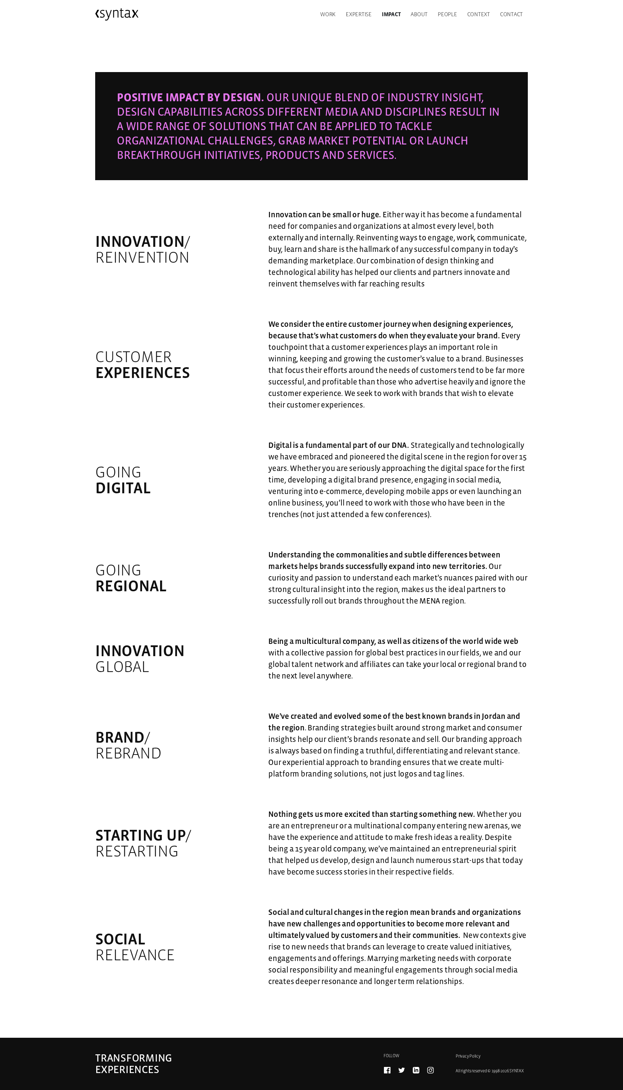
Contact (511, 14)
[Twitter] (401, 1070)
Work (328, 14)
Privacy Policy (468, 1056)
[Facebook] (387, 1070)
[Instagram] (430, 1070)
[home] (116, 14)
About (419, 14)
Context (478, 14)
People (447, 14)
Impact (391, 14)
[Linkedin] (416, 1070)
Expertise (359, 14)
